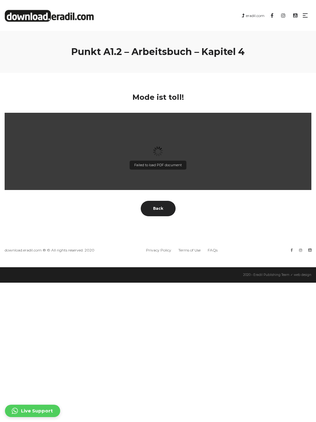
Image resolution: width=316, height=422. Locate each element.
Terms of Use (189, 250)
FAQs (213, 250)
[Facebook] (292, 250)
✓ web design (300, 275)
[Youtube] (309, 250)
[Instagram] (300, 250)
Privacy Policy (158, 250)
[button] (32, 411)
